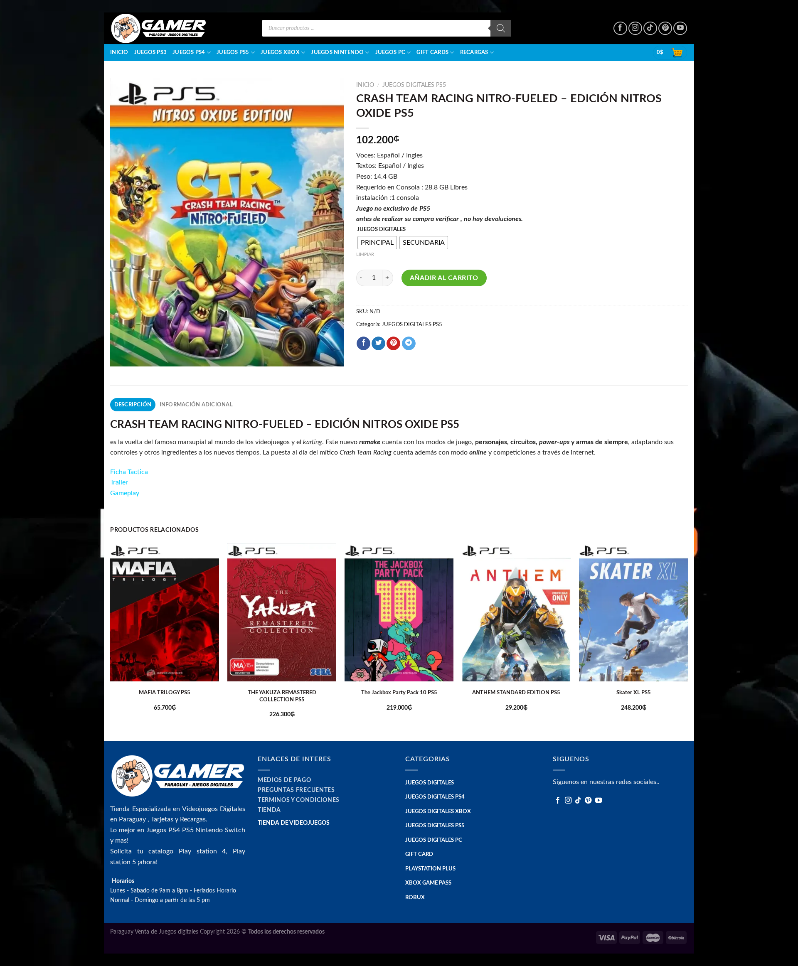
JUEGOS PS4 (188, 52)
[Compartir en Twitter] (378, 344)
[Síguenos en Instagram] (635, 28)
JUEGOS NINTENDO (337, 52)
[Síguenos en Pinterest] (665, 28)
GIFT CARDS (432, 52)
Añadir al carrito (444, 278)
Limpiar (365, 254)
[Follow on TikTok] (650, 28)
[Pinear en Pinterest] (393, 344)
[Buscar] (500, 28)
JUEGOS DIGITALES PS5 (414, 85)
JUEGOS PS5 (233, 52)
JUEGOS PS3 (150, 52)
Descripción (133, 404)
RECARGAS (474, 52)
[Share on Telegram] (409, 344)
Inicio (119, 52)
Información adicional (196, 404)
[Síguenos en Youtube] (680, 28)
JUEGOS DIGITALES (381, 229)
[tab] (132, 404)
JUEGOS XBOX (280, 52)
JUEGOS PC (390, 52)
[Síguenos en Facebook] (620, 28)
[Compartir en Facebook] (363, 344)
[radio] (377, 242)
